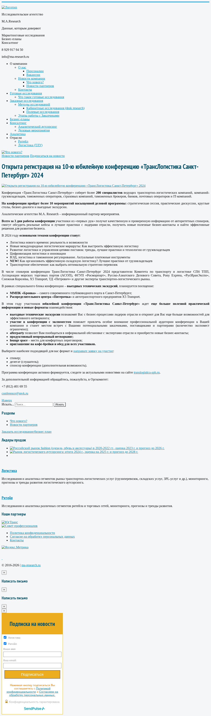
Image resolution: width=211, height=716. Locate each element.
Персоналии (35, 71)
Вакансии (33, 75)
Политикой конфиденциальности (28, 690)
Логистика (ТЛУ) (30, 145)
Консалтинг (18, 123)
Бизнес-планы (20, 119)
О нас (22, 67)
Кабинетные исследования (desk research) (55, 108)
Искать (59, 404)
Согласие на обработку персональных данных (42, 536)
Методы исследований (34, 104)
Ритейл (23, 141)
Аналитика (18, 134)
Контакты (25, 89)
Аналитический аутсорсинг (37, 126)
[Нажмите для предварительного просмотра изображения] (73, 185)
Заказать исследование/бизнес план (27, 431)
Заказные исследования (26, 100)
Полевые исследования (42, 112)
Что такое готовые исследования (41, 97)
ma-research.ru (31, 565)
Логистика (9, 470)
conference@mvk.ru (15, 393)
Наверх (7, 400)
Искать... (8, 404)
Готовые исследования (26, 93)
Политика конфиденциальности (32, 533)
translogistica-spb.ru (147, 372)
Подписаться (32, 674)
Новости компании (31, 78)
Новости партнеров (40, 86)
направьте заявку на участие (93, 351)
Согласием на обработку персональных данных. (33, 693)
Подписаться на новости (47, 156)
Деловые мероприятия (34, 130)
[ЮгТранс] (10, 522)
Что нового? (35, 82)
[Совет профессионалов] (20, 526)
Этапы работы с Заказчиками (38, 115)
